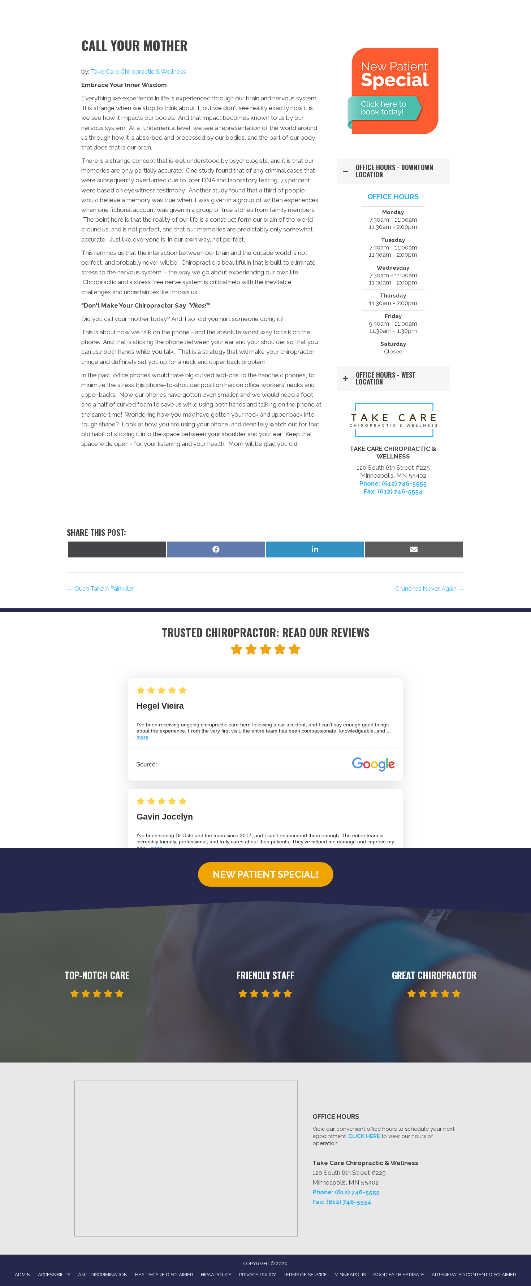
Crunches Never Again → (429, 588)
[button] (393, 171)
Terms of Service (305, 1274)
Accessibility (54, 1274)
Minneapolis (350, 1274)
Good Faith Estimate (399, 1274)
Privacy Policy (257, 1274)
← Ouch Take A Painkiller (100, 588)
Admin (22, 1274)
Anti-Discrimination (103, 1274)
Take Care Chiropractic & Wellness (138, 71)
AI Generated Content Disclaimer (474, 1274)
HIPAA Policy (216, 1274)
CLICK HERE (364, 1136)
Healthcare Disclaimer (164, 1274)
